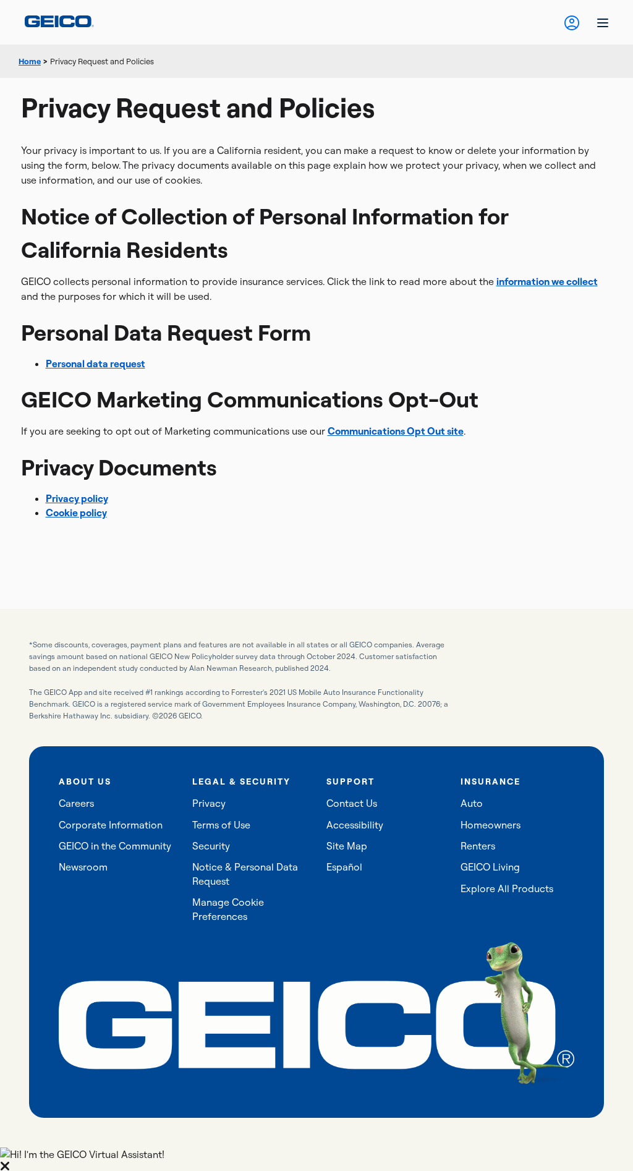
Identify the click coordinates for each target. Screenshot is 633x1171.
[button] (316, 1159)
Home (30, 61)
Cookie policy (76, 512)
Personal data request (95, 363)
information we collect (547, 281)
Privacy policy (77, 498)
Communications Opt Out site (396, 431)
